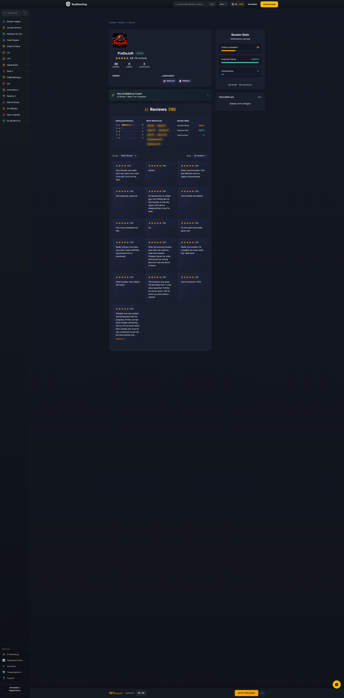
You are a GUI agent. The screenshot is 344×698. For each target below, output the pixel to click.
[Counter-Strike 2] (27, 28)
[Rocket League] (27, 21)
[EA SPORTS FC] (27, 121)
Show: (189, 156)
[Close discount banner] (262, 693)
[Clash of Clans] (27, 46)
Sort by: (115, 156)
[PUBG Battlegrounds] (27, 77)
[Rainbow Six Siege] (27, 34)
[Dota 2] (27, 71)
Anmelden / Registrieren (15, 689)
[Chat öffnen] (337, 684)
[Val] (27, 84)
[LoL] (27, 53)
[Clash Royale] (27, 40)
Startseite (113, 23)
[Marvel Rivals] (27, 102)
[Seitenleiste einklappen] (25, 13)
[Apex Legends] (27, 115)
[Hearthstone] (27, 65)
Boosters (122, 23)
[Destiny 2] (27, 96)
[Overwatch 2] (27, 90)
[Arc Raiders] (27, 108)
